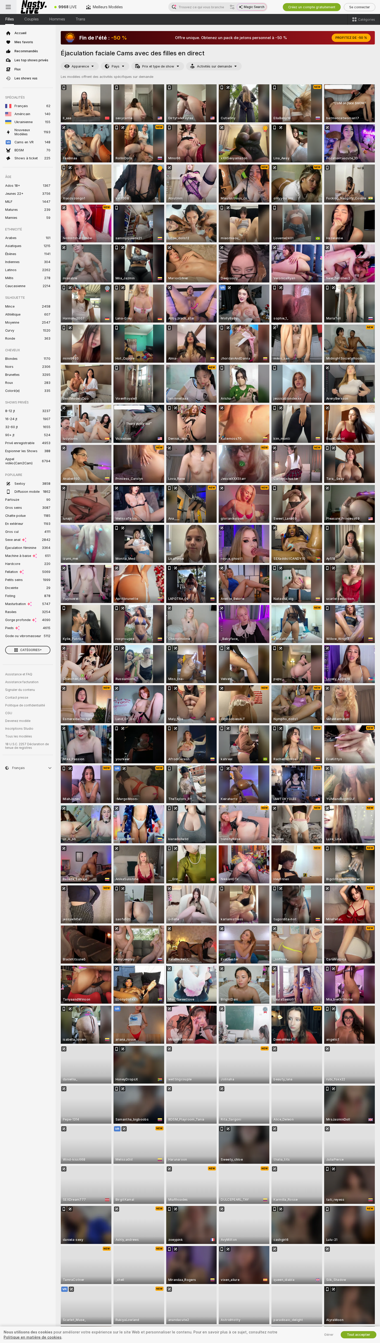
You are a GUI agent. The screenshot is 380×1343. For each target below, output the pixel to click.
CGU (8, 713)
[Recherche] (232, 7)
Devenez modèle (18, 721)
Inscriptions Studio (19, 728)
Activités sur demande (214, 66)
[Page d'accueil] (33, 7)
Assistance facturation (22, 682)
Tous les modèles (18, 736)
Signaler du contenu (20, 690)
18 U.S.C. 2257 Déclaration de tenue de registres (27, 746)
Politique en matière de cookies (33, 1337)
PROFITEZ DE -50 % (351, 38)
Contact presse (16, 697)
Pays (115, 66)
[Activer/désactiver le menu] (8, 7)
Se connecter (359, 7)
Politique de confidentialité (25, 705)
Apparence (80, 66)
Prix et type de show (158, 66)
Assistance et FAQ (18, 674)
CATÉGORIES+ (31, 650)
